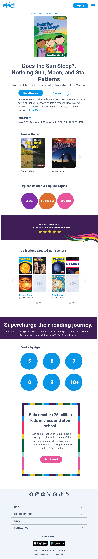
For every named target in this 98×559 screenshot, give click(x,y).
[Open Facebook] (31, 494)
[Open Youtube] (43, 494)
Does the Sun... (60, 13)
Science (33, 13)
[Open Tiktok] (61, 494)
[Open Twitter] (49, 494)
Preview (57, 92)
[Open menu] (93, 5)
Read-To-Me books (45, 13)
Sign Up (80, 5)
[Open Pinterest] (55, 494)
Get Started (51, 459)
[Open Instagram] (37, 494)
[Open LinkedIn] (67, 494)
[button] (32, 280)
